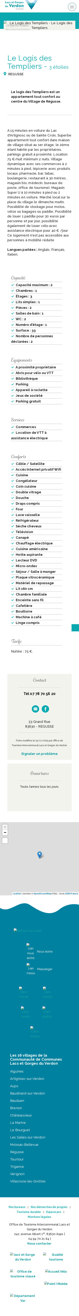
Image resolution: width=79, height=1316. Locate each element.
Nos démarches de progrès (49, 1207)
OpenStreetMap (42, 893)
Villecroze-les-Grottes (28, 1181)
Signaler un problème (39, 754)
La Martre (18, 1123)
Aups (14, 1086)
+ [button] (5, 827)
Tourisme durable (29, 1211)
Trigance (17, 1167)
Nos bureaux (17, 1207)
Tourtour (17, 1159)
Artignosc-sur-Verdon (27, 1079)
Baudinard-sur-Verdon (27, 1093)
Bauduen (17, 1101)
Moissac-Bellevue (24, 1145)
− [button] (5, 832)
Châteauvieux (21, 1115)
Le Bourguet (20, 1130)
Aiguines (17, 1071)
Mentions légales (39, 1216)
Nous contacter (39, 1243)
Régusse (17, 1152)
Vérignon (17, 1174)
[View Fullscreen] (5, 840)
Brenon (16, 1108)
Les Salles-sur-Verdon (27, 1137)
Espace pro (53, 1211)
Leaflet (17, 893)
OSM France (71, 893)
